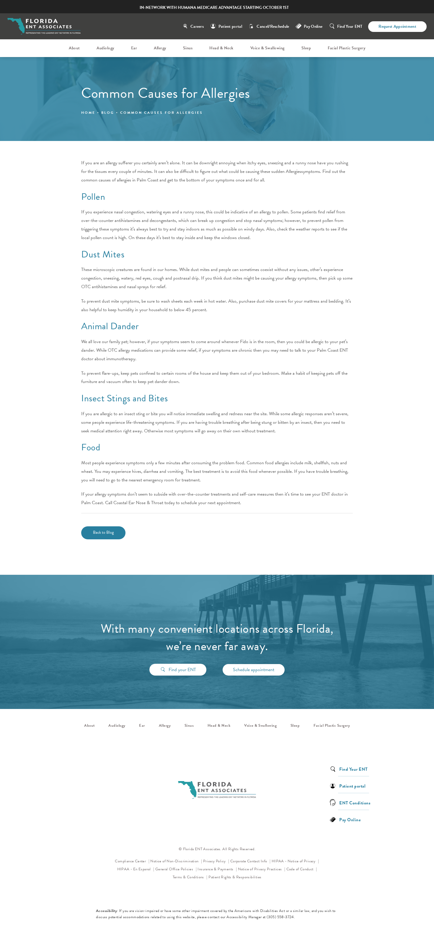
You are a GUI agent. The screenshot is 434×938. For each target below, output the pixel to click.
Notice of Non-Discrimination (176, 861)
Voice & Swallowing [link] (267, 48)
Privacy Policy (216, 861)
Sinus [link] (188, 48)
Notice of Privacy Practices (261, 869)
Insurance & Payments (216, 869)
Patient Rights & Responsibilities (234, 877)
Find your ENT (182, 669)
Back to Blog (103, 532)
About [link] (74, 48)
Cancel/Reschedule (273, 26)
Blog (107, 113)
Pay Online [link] (313, 26)
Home (88, 113)
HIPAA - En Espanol (134, 869)
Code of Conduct (301, 869)
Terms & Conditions (189, 877)
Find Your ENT (350, 26)
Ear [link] (134, 48)
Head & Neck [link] (221, 48)
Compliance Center (131, 861)
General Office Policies (174, 869)
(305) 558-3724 (280, 917)
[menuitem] (75, 48)
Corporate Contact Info (249, 861)
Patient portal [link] (352, 785)
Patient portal (230, 26)
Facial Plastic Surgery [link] (346, 48)
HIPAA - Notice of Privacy (295, 861)
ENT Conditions (354, 802)
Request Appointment (397, 26)
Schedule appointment (253, 669)
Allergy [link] (160, 48)
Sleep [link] (306, 48)
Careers (197, 26)
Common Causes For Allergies (161, 113)
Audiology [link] (105, 48)
